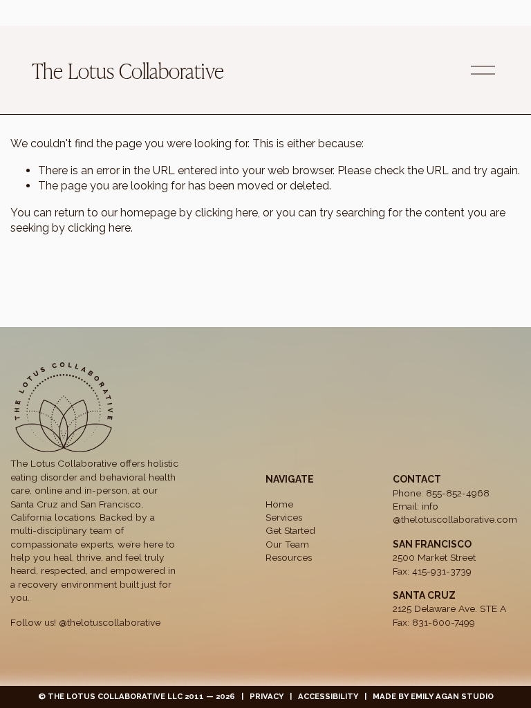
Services (284, 517)
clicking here (226, 212)
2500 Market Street (434, 557)
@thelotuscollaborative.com (455, 519)
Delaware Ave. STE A (460, 608)
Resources (289, 557)
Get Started (290, 530)
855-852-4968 (458, 493)
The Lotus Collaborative (128, 70)
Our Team (287, 544)
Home (279, 504)
